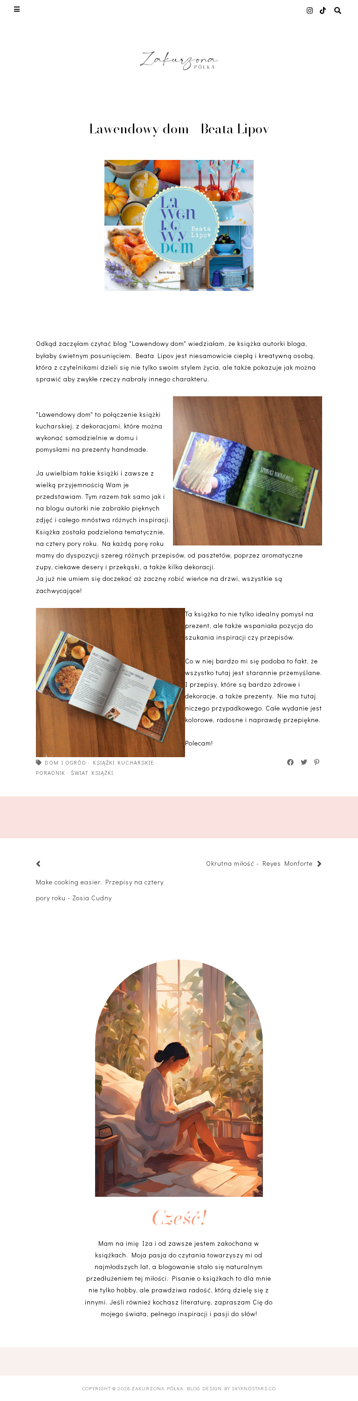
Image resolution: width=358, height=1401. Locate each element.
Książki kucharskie (123, 762)
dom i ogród (65, 762)
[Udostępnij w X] (304, 762)
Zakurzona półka (157, 1388)
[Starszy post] (201, 865)
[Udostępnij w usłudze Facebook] (291, 762)
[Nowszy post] (50, 865)
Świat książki (92, 772)
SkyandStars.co (254, 1388)
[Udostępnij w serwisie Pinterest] (317, 762)
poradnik (50, 772)
